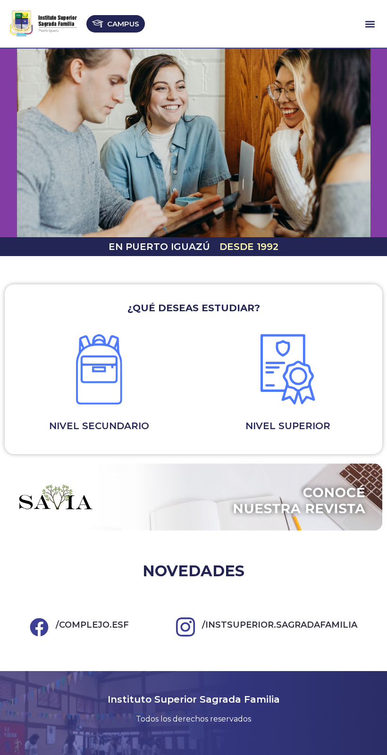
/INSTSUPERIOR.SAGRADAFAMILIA (279, 625)
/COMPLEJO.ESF (92, 625)
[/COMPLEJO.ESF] (39, 627)
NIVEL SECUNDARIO (99, 425)
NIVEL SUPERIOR (287, 425)
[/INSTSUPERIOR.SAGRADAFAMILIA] (185, 627)
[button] (370, 24)
